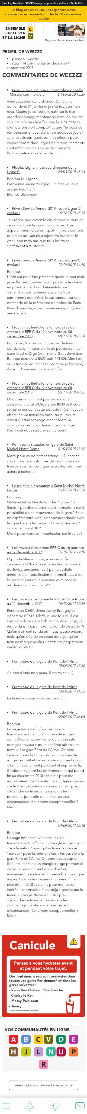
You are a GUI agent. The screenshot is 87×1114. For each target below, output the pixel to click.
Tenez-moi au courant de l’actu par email (43, 1085)
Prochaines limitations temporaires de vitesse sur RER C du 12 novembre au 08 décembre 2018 (40, 331)
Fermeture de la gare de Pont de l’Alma (44, 661)
